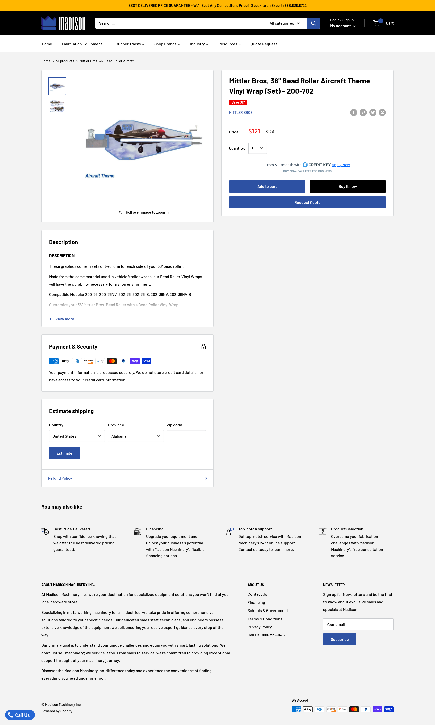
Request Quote (307, 202)
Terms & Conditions (265, 618)
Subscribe (340, 639)
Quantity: (237, 148)
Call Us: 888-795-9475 (266, 634)
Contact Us (257, 594)
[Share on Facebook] (353, 112)
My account (341, 25)
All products (65, 61)
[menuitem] (47, 43)
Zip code (174, 424)
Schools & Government (268, 610)
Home (46, 61)
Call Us (22, 715)
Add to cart (267, 186)
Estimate (64, 453)
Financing (256, 602)
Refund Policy (60, 478)
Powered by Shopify (56, 711)
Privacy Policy (260, 626)
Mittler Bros (240, 112)
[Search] (313, 23)
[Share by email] (382, 112)
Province (116, 424)
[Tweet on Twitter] (372, 112)
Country (56, 424)
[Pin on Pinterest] (363, 112)
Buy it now (348, 186)
